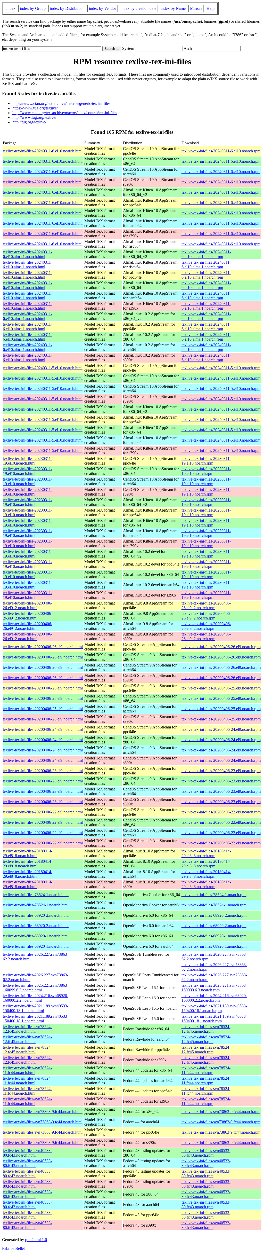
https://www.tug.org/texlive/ (35, 108)
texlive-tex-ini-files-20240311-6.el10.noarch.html (42, 151)
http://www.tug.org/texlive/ (34, 117)
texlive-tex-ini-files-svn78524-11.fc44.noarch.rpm (206, 1070)
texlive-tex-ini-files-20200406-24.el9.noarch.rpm (221, 729)
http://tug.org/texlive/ (29, 122)
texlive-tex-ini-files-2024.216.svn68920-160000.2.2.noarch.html (35, 997)
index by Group (33, 8)
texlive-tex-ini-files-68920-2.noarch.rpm (214, 915)
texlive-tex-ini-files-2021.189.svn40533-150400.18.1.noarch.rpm (214, 1008)
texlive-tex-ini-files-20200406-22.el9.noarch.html (43, 812)
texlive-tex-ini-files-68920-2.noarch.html (36, 915)
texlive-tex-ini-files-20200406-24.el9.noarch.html (43, 729)
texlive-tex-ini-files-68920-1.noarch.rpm (214, 936)
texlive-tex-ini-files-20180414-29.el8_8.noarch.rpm (206, 853)
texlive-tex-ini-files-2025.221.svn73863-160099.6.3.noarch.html (35, 987)
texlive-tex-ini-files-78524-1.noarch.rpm (214, 894)
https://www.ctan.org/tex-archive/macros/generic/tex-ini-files (61, 103)
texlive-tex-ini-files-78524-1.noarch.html (36, 894)
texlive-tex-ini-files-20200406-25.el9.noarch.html (43, 688)
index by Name (173, 8)
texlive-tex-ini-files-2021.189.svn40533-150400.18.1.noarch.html (35, 1008)
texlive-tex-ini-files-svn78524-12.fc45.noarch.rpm (206, 1028)
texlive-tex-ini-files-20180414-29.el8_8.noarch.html (27, 853)
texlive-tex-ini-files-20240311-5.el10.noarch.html (42, 368)
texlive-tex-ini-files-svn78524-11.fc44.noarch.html (27, 1070)
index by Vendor (102, 8)
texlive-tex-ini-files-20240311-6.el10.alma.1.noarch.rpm (206, 254)
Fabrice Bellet (13, 1248)
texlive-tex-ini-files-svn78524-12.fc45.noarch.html (27, 1028)
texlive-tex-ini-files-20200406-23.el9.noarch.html (43, 770)
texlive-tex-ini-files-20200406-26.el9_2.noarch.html (27, 605)
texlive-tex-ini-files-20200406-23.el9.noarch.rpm (221, 770)
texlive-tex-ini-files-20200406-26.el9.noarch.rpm (221, 647)
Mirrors (196, 8)
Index (10, 8)
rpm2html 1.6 (36, 1239)
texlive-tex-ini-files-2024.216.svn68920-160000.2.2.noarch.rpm (214, 997)
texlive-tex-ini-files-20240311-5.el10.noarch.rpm (221, 368)
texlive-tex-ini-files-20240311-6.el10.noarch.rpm (221, 151)
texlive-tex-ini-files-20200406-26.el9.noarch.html (43, 647)
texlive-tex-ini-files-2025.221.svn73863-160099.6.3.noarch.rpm (214, 987)
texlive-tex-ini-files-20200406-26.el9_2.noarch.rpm (206, 605)
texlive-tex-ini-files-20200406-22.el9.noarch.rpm (221, 812)
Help (210, 8)
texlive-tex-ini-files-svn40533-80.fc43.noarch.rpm (206, 1152)
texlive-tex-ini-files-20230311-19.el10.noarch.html (27, 460)
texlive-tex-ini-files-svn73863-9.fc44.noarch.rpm (221, 1111)
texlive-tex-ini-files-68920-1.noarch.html (36, 936)
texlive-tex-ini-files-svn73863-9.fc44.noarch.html (42, 1111)
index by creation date (138, 8)
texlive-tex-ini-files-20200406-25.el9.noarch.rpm (221, 688)
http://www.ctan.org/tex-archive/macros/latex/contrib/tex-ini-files (64, 113)
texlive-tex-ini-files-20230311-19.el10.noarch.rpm (206, 460)
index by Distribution (67, 8)
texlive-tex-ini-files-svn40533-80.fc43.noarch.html (27, 1152)
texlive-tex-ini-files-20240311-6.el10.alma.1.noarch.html (27, 254)
